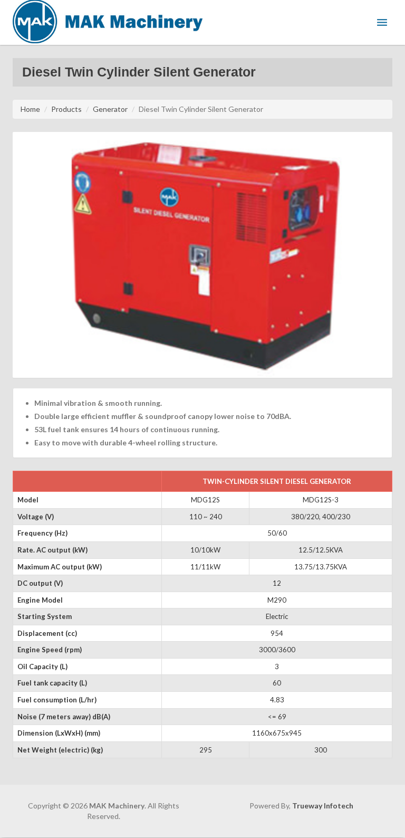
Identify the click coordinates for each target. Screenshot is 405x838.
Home (30, 108)
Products (66, 108)
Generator (110, 108)
